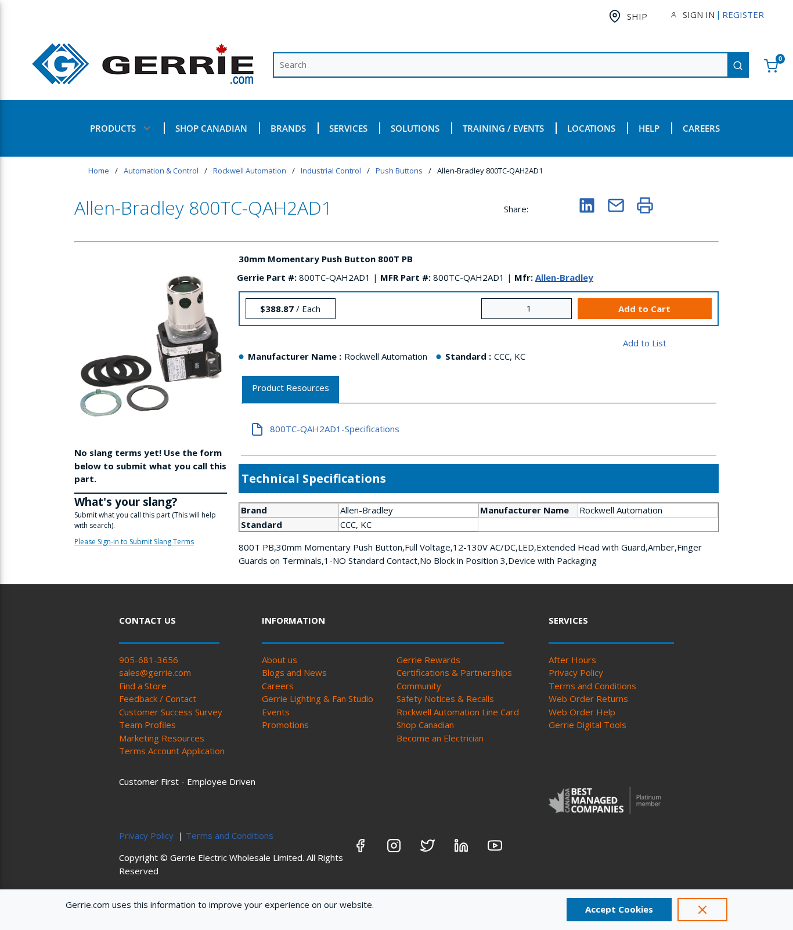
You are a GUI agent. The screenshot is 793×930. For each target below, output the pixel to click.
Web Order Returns (588, 698)
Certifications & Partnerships (454, 672)
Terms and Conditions (592, 686)
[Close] (702, 909)
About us (279, 659)
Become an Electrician (440, 738)
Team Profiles (147, 724)
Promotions (285, 724)
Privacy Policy (576, 672)
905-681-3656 (148, 659)
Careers (278, 686)
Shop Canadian (425, 724)
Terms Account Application (172, 751)
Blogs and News (294, 672)
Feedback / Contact (157, 698)
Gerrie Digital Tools (587, 724)
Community (418, 686)
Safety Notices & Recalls (445, 698)
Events (276, 712)
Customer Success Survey (170, 712)
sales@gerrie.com (155, 672)
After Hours (572, 659)
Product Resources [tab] (290, 387)
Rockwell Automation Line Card (457, 712)
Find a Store (143, 686)
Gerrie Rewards (428, 659)
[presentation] (290, 390)
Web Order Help (582, 712)
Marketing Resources (161, 738)
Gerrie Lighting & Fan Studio (317, 698)
